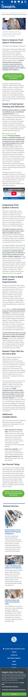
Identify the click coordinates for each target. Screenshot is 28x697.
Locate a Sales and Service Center (15, 649)
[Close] (26, 669)
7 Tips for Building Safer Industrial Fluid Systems (13, 567)
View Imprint (15, 686)
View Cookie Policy (6, 686)
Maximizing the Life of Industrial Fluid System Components (13, 532)
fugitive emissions (16, 249)
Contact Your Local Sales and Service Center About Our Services (13, 76)
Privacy (14, 664)
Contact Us (14, 655)
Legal (14, 661)
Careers (14, 652)
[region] (14, 682)
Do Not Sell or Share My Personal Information (14, 689)
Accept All (14, 694)
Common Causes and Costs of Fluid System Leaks (12, 602)
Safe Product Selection (14, 658)
